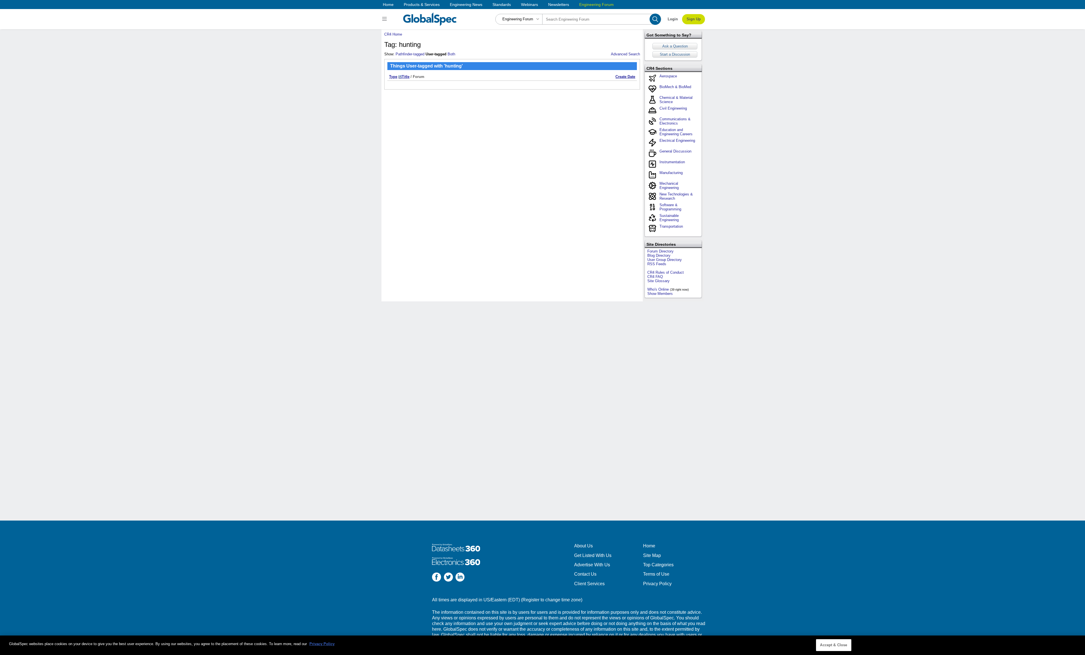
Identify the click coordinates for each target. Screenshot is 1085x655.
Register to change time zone (551, 599)
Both (451, 54)
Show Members (660, 293)
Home (388, 4)
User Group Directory (664, 260)
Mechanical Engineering (669, 185)
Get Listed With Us (592, 555)
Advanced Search (625, 54)
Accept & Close (833, 645)
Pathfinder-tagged (410, 54)
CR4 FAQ (655, 277)
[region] (542, 645)
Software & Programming (670, 207)
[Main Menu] (385, 19)
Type (393, 77)
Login (673, 19)
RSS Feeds (656, 264)
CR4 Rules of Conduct (665, 272)
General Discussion (675, 151)
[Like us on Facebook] (436, 578)
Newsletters (558, 4)
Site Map (652, 555)
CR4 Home (393, 34)
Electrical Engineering (677, 140)
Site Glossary (658, 281)
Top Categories (658, 564)
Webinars (529, 4)
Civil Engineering (673, 108)
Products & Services (422, 4)
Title (405, 77)
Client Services (589, 583)
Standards (501, 4)
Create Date (625, 77)
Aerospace (668, 76)
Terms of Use (656, 574)
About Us (583, 545)
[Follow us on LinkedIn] (460, 578)
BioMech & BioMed (675, 87)
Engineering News (466, 4)
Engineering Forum (596, 4)
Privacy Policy (657, 583)
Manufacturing (671, 173)
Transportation (671, 226)
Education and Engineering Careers (676, 132)
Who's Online (658, 289)
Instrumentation (672, 162)
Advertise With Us (592, 564)
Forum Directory (660, 251)
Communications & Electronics (675, 121)
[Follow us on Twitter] (448, 578)
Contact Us (585, 574)
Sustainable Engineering (669, 218)
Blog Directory (658, 255)
